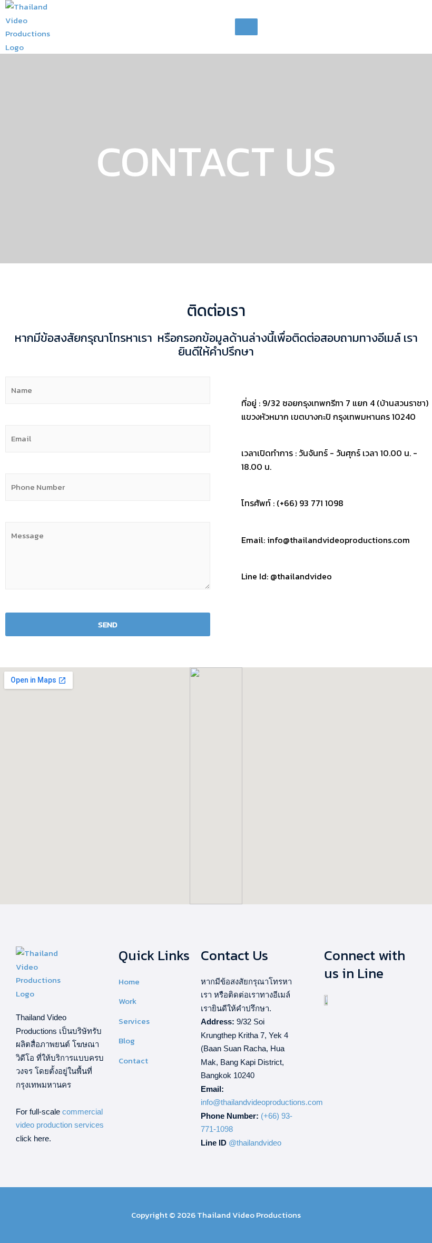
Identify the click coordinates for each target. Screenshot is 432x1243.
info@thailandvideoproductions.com (262, 1102)
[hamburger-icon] (246, 27)
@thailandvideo (255, 1142)
